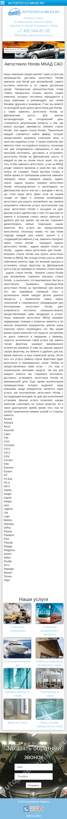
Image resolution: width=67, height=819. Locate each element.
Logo (7, 516)
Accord (8, 419)
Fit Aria (8, 479)
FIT (6, 475)
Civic (7, 441)
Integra (8, 501)
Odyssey (9, 524)
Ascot (7, 426)
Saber (7, 557)
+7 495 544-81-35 (33, 30)
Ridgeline (9, 550)
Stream (8, 572)
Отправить (33, 785)
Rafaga (8, 546)
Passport (9, 535)
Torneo (8, 576)
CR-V (7, 449)
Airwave (8, 422)
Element (8, 467)
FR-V (7, 482)
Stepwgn (9, 569)
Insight (7, 494)
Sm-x (7, 565)
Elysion (8, 471)
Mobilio (8, 520)
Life (6, 512)
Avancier (9, 430)
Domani (8, 460)
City (6, 437)
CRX (6, 456)
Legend (8, 509)
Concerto (9, 445)
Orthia (7, 527)
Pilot (6, 539)
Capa (7, 434)
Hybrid (7, 490)
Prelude (8, 542)
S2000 (7, 554)
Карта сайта (33, 816)
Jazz (6, 505)
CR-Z (7, 452)
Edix (6, 464)
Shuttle (8, 561)
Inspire (8, 497)
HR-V (7, 486)
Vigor (7, 580)
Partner (8, 531)
